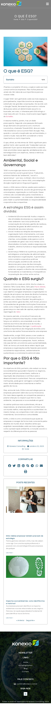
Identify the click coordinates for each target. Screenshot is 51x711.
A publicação (35, 326)
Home (16, 19)
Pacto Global (40, 287)
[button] (42, 80)
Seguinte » (30, 620)
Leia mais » (9, 553)
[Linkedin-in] (25, 694)
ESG (22, 19)
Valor (18, 312)
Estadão (9, 116)
